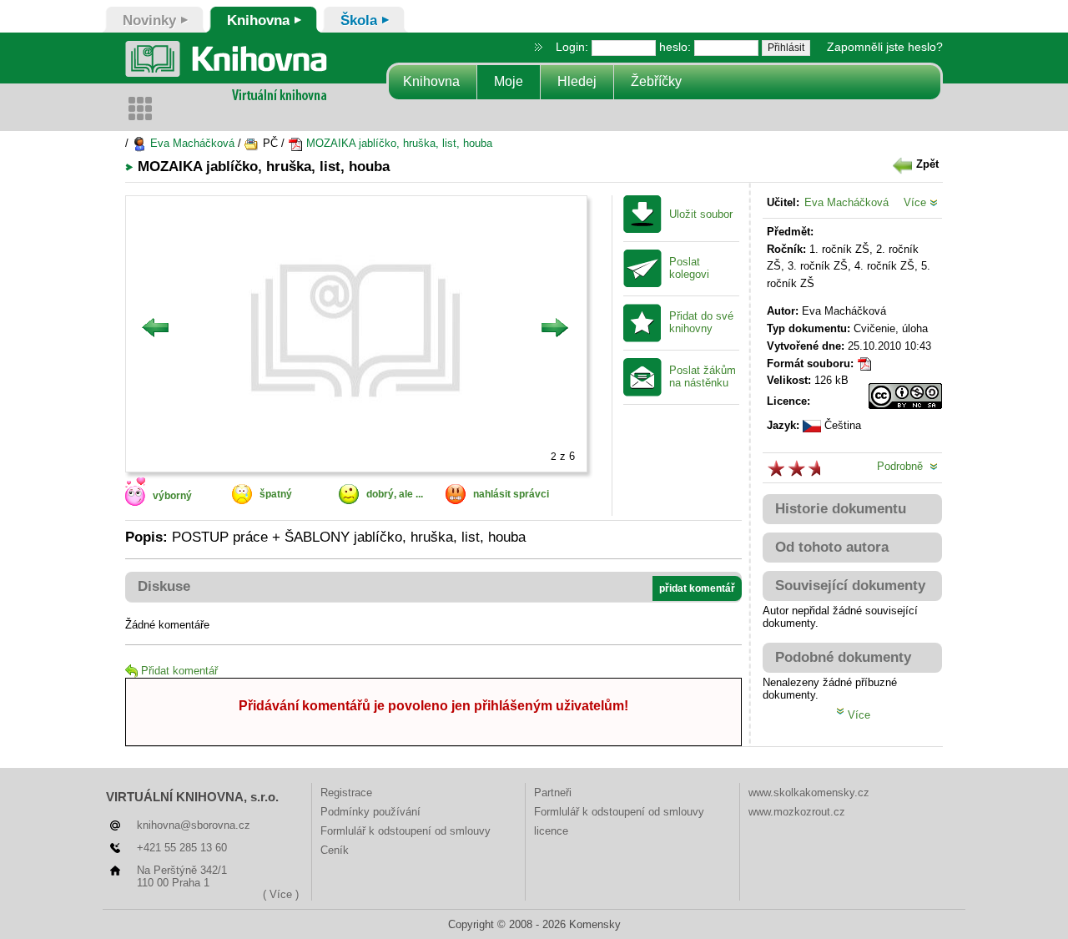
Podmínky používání (370, 811)
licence (551, 831)
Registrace (346, 792)
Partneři (553, 792)
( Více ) (281, 894)
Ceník (334, 850)
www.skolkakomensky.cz (808, 792)
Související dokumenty (850, 585)
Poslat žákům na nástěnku (702, 377)
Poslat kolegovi (689, 268)
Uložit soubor (701, 214)
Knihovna (431, 81)
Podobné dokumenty (843, 657)
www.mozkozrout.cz (796, 811)
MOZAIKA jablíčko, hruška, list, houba (397, 143)
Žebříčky (656, 81)
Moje (508, 81)
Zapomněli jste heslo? (885, 46)
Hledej (577, 81)
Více (916, 202)
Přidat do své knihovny (701, 322)
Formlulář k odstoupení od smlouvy (405, 831)
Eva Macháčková (190, 143)
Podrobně (903, 466)
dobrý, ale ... (394, 494)
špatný (275, 494)
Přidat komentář (179, 670)
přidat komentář (697, 588)
